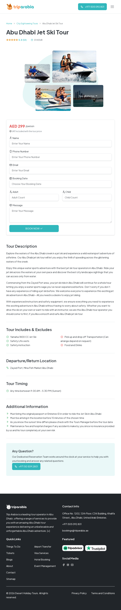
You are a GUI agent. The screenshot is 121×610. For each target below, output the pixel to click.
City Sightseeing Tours (27, 23)
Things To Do (13, 546)
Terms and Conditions (103, 593)
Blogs (9, 559)
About (9, 566)
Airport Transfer (42, 546)
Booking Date (20, 178)
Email (15, 164)
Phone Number (20, 151)
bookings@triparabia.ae (75, 530)
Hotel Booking (42, 559)
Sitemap (10, 578)
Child (68, 191)
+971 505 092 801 (72, 524)
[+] (48, 530)
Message (17, 205)
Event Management (45, 566)
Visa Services (41, 553)
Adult (15, 191)
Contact (10, 572)
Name (15, 138)
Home (9, 23)
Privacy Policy (79, 593)
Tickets (10, 553)
